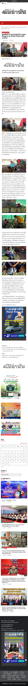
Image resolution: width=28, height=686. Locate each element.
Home (19, 679)
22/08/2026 (9, 555)
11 (10, 455)
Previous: (14, 348)
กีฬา (13, 677)
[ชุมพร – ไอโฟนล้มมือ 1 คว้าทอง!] (14, 489)
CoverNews (16, 683)
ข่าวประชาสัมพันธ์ (6, 496)
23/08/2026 (9, 501)
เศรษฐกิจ (4, 675)
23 (3, 460)
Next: (12, 355)
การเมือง (3, 677)
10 (7, 455)
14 (22, 455)
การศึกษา (22, 672)
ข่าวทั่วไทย (4, 603)
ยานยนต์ (9, 677)
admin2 (4, 501)
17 (7, 458)
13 (18, 455)
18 (10, 458)
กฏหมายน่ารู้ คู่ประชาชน (13, 675)
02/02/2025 (11, 40)
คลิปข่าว (18, 677)
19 (14, 458)
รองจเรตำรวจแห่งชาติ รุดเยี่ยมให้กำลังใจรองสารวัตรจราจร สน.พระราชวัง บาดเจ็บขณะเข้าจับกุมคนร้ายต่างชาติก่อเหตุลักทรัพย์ (14, 552)
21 (22, 458)
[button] (2, 23)
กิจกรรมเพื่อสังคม (7, 673)
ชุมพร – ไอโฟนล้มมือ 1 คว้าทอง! (9, 500)
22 (25, 458)
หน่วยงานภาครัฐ (13, 547)
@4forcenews (5, 40)
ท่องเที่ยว (15, 673)
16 (3, 458)
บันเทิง (9, 679)
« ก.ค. (2, 466)
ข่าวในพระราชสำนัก (6, 521)
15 (25, 455)
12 (14, 455)
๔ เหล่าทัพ (21, 673)
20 (18, 458)
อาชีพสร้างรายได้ (6, 32)
